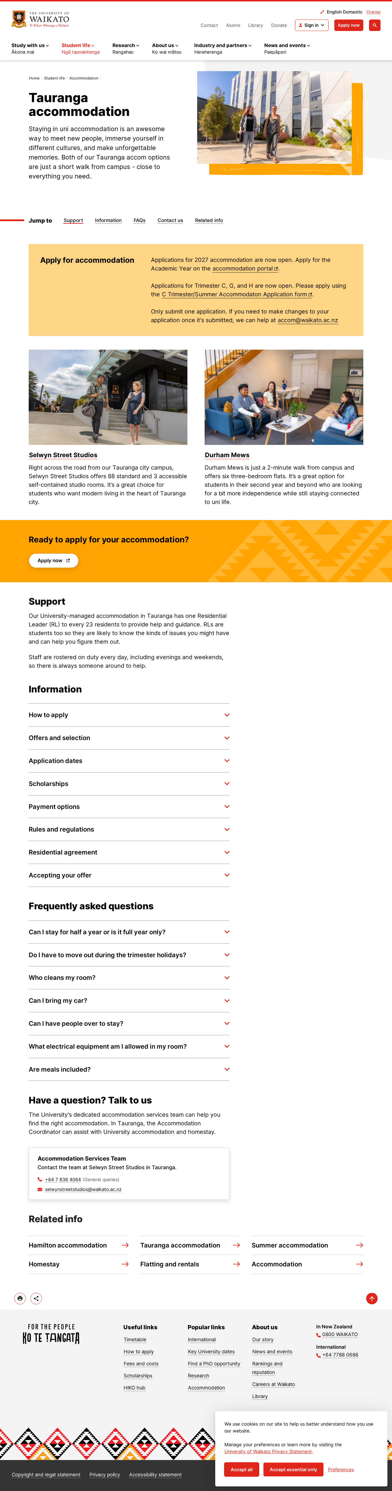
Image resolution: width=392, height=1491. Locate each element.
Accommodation (83, 78)
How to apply (139, 1351)
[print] (20, 1298)
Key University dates (211, 1351)
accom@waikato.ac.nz (308, 320)
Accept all (242, 1469)
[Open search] (375, 25)
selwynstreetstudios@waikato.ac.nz (83, 1189)
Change (373, 11)
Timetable (135, 1339)
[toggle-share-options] (36, 1298)
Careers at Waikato (273, 1384)
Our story (262, 1339)
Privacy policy (105, 1475)
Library (255, 25)
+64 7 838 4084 (63, 1179)
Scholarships (138, 1376)
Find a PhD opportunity (214, 1364)
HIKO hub (134, 1388)
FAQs (139, 220)
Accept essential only (293, 1469)
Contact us (170, 220)
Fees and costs (141, 1364)
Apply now (349, 25)
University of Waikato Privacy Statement (268, 1451)
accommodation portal (243, 268)
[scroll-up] (372, 1298)
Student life (54, 78)
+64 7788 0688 (340, 1355)
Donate (279, 25)
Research (198, 1376)
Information (108, 220)
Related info (209, 220)
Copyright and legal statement (46, 1475)
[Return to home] (40, 19)
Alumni (233, 25)
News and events (272, 1351)
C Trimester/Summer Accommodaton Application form (234, 294)
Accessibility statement (155, 1475)
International (202, 1339)
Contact (209, 25)
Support (73, 220)
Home (34, 78)
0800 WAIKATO (340, 1334)
